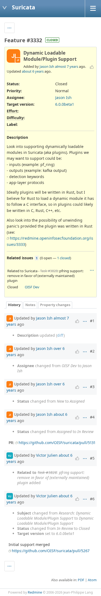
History (14, 305)
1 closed (63, 258)
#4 (92, 417)
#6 (92, 498)
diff (60, 335)
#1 (92, 320)
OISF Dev (32, 287)
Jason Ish (47, 66)
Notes (30, 305)
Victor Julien (47, 455)
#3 (92, 386)
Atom (92, 580)
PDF (81, 580)
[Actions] (91, 270)
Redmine (35, 592)
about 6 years (33, 71)
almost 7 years (66, 66)
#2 (92, 351)
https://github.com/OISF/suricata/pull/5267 (50, 550)
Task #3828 (49, 270)
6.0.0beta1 (64, 104)
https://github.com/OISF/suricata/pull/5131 (57, 442)
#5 (92, 458)
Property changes (55, 305)
